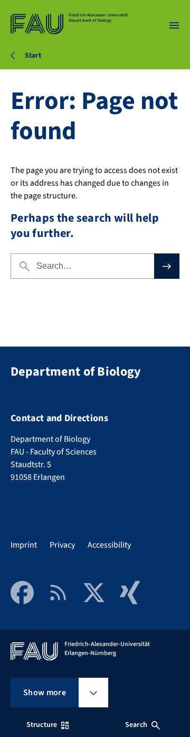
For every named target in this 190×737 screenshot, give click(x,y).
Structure (41, 725)
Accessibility (109, 545)
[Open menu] (174, 25)
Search (136, 725)
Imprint (24, 545)
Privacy (62, 545)
